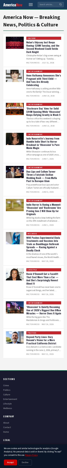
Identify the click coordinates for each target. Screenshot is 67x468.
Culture (32, 38)
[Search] (60, 4)
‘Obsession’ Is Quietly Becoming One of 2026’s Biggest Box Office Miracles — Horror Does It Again (43, 310)
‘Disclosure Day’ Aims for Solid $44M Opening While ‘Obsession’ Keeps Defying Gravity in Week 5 (43, 112)
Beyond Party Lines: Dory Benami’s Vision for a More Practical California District (41, 340)
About (6, 422)
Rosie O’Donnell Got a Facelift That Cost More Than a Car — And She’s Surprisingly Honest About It (42, 278)
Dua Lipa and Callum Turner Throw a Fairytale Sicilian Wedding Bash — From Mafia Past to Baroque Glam (41, 176)
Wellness (32, 233)
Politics (32, 333)
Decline (25, 462)
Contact (7, 427)
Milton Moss (33, 62)
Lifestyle (32, 270)
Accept (10, 462)
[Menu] (30, 4)
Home (6, 432)
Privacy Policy (31, 455)
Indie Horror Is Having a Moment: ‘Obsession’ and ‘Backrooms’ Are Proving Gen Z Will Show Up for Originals (43, 209)
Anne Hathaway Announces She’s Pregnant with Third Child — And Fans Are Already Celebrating (43, 80)
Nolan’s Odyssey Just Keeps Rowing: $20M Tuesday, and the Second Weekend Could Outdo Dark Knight (42, 47)
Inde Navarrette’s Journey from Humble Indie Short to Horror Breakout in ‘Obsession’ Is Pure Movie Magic (43, 143)
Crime (6, 385)
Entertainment (35, 71)
